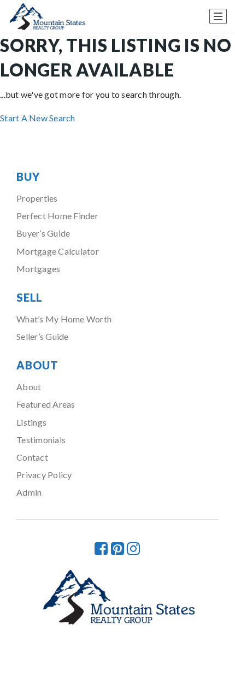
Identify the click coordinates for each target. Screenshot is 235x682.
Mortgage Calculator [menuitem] (57, 251)
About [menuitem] (28, 386)
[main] (117, 79)
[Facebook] (101, 548)
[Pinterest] (117, 548)
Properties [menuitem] (37, 198)
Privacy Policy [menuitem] (44, 474)
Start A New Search (37, 118)
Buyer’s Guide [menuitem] (43, 233)
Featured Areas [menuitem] (45, 404)
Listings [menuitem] (31, 422)
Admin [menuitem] (29, 492)
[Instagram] (133, 548)
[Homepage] (46, 17)
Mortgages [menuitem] (38, 268)
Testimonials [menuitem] (41, 439)
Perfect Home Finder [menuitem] (57, 215)
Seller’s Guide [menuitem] (42, 336)
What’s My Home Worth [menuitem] (63, 319)
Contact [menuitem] (32, 457)
